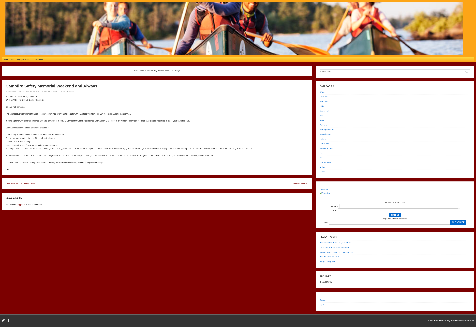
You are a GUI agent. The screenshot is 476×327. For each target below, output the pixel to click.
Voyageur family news (327, 261)
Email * (334, 211)
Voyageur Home (23, 59)
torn (321, 158)
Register (323, 300)
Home (6, 59)
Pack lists (323, 125)
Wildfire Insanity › (301, 184)
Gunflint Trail (324, 111)
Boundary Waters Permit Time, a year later (335, 243)
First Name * (334, 206)
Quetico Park (324, 144)
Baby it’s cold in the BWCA (329, 257)
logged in (21, 205)
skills (321, 153)
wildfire (322, 167)
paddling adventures (327, 130)
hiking (322, 115)
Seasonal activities (326, 148)
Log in (322, 305)
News (55, 92)
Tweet (322, 189)
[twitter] (4, 321)
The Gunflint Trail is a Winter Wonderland (334, 247)
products (323, 139)
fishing (322, 106)
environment (324, 101)
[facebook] (9, 321)
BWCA (322, 92)
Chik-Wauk (323, 97)
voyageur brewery (326, 162)
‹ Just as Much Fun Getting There (20, 184)
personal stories (325, 134)
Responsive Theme (467, 321)
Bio (12, 59)
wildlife (322, 172)
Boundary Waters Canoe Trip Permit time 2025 (336, 252)
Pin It (326, 189)
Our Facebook (38, 59)
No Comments (68, 92)
